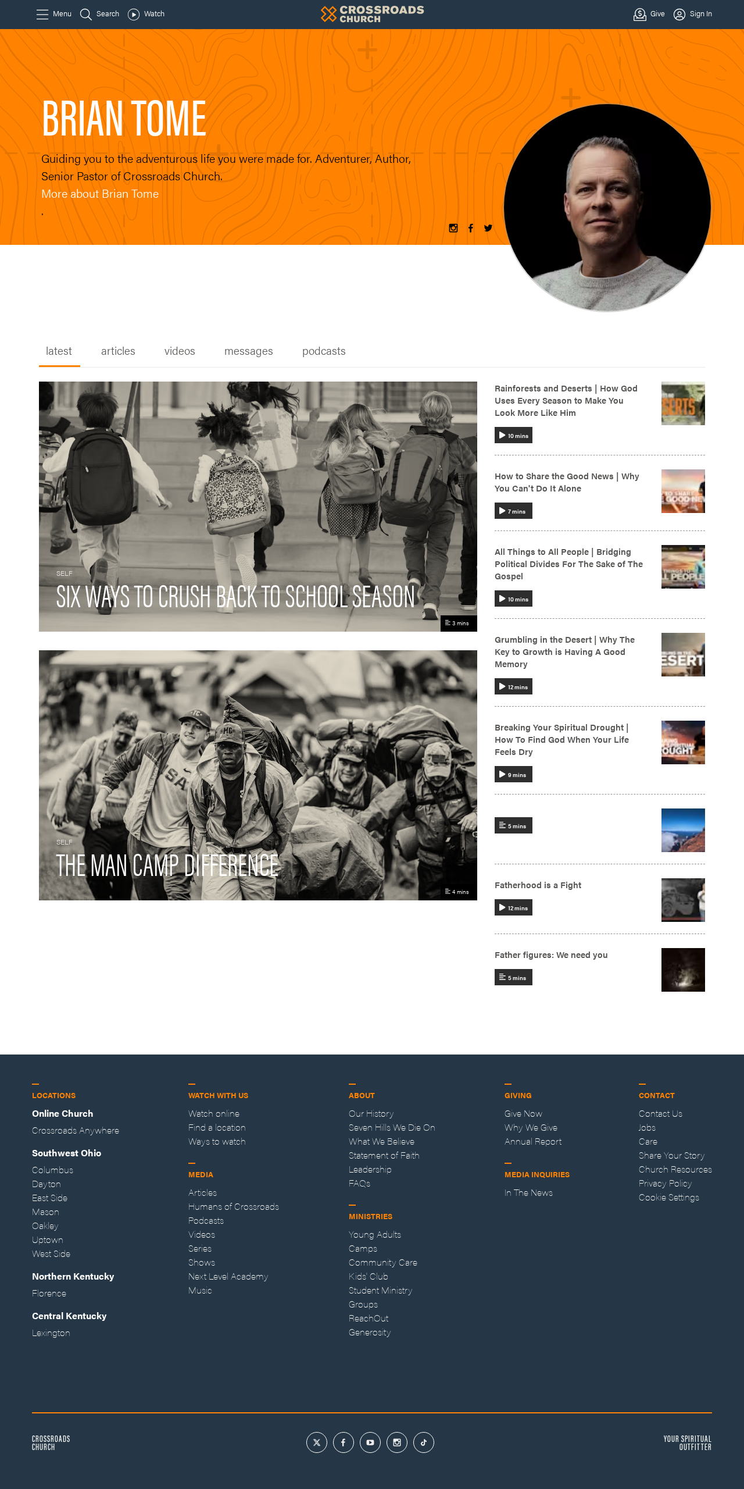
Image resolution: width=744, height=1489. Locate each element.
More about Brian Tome (100, 192)
